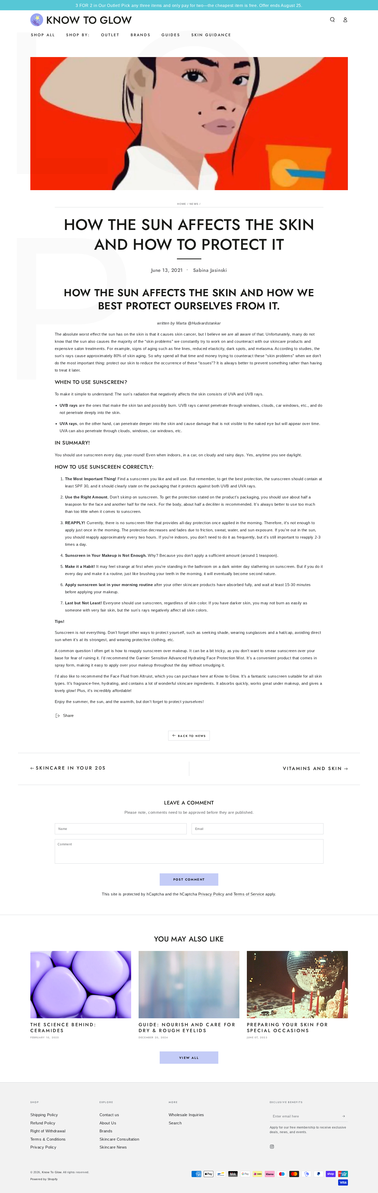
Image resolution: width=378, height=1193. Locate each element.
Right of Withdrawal (48, 1131)
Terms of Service (248, 894)
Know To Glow (51, 1172)
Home (181, 203)
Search (175, 1123)
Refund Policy (43, 1123)
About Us (108, 1123)
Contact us (109, 1115)
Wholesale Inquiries (186, 1115)
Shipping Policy (44, 1115)
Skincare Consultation (119, 1139)
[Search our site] (332, 19)
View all (189, 1058)
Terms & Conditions (48, 1139)
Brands (106, 1131)
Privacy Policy (211, 894)
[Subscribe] (345, 1116)
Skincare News (113, 1147)
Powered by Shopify (44, 1179)
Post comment (189, 879)
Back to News (192, 736)
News (194, 203)
